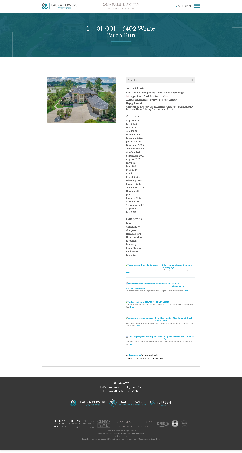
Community (133, 226)
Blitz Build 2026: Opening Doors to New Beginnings (155, 92)
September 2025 (135, 156)
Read (128, 272)
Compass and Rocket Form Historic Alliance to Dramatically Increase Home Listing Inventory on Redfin (159, 108)
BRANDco (155, 439)
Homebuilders (134, 237)
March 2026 (133, 134)
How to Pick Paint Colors (157, 302)
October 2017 (133, 201)
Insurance (131, 241)
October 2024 (133, 191)
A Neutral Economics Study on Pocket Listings (152, 100)
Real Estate (132, 251)
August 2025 (133, 159)
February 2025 (134, 180)
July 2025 (131, 163)
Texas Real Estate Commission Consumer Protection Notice (121, 434)
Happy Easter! (134, 103)
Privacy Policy (121, 436)
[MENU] (197, 6)
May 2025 (131, 170)
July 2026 (131, 124)
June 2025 (131, 166)
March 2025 (133, 177)
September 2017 (135, 205)
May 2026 (131, 127)
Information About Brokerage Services (121, 431)
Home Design (133, 234)
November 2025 (135, 148)
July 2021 (131, 194)
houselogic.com (135, 355)
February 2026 (134, 138)
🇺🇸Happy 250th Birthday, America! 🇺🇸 (147, 96)
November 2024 (135, 187)
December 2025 (135, 145)
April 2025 (132, 173)
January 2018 (133, 198)
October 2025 (133, 152)
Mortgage (131, 244)
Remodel (131, 255)
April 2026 (132, 131)
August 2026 (133, 120)
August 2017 (132, 208)
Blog (128, 223)
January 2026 (133, 141)
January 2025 (133, 184)
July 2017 (131, 212)
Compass (131, 230)
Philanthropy (133, 248)
